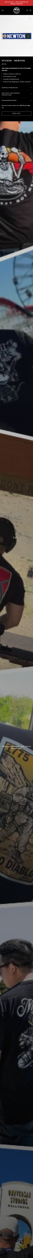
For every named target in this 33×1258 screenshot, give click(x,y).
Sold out (16, 113)
